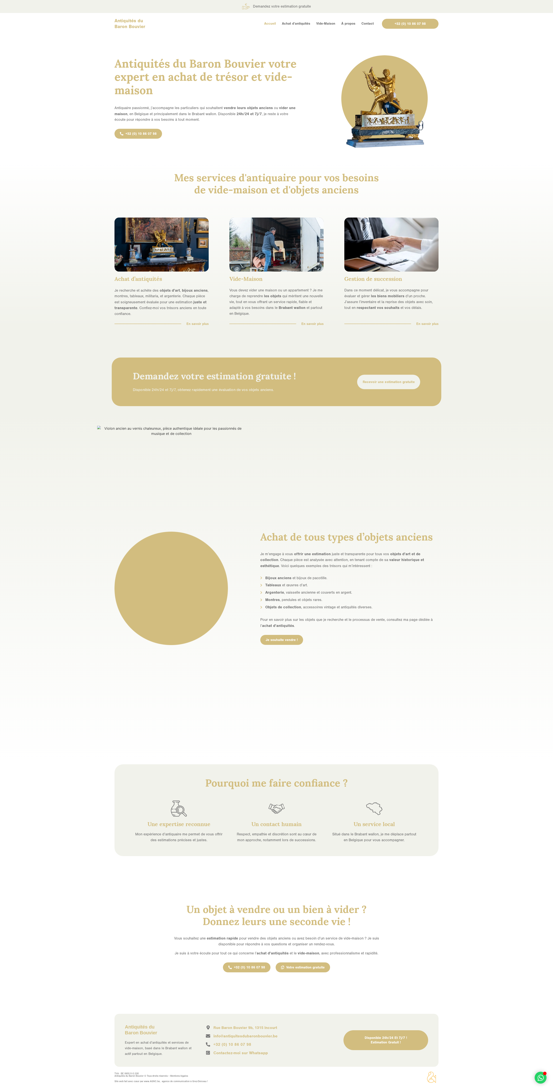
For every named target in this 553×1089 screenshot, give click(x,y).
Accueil (270, 23)
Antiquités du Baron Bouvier (129, 23)
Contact (367, 23)
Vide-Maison (325, 23)
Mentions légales (179, 1076)
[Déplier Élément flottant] (541, 1078)
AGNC (153, 1081)
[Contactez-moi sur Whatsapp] (208, 1053)
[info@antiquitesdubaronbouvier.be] (208, 1036)
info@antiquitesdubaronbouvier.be (245, 1035)
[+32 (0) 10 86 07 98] (208, 1044)
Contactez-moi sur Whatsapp (240, 1052)
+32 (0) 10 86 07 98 (232, 1044)
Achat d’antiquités (296, 23)
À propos (348, 23)
